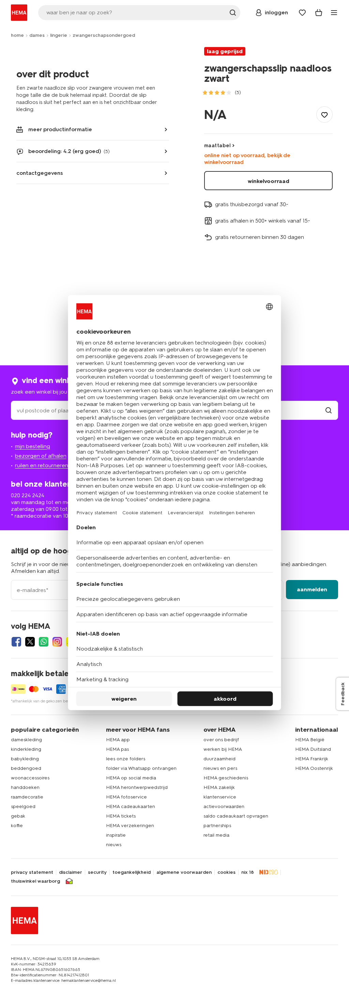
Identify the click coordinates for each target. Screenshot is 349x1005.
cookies (226, 872)
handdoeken (25, 787)
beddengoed (26, 768)
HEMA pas (117, 749)
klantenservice (219, 797)
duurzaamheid (219, 759)
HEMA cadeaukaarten (130, 806)
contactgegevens (39, 173)
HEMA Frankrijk (311, 759)
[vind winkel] (328, 410)
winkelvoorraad (268, 181)
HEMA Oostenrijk (314, 768)
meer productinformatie (60, 129)
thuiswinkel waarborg (35, 881)
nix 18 (247, 872)
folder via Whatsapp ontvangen (141, 768)
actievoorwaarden (223, 806)
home (17, 35)
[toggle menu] (334, 12)
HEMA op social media (131, 778)
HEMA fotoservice (126, 797)
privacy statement (32, 872)
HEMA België (309, 740)
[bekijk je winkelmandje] (318, 12)
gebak (18, 816)
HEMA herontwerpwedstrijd (137, 787)
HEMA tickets (121, 816)
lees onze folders (125, 759)
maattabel (217, 145)
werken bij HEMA (222, 749)
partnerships (217, 825)
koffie (17, 825)
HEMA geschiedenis (225, 778)
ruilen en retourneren (41, 465)
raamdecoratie (27, 797)
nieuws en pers (220, 768)
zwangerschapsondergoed (104, 35)
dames (37, 35)
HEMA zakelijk (219, 787)
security (97, 872)
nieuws (113, 845)
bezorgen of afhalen (40, 456)
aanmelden (312, 589)
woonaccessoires (30, 778)
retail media (216, 835)
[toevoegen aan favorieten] (324, 114)
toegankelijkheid (131, 872)
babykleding (25, 759)
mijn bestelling (32, 446)
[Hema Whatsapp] (43, 641)
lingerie (58, 35)
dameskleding (26, 740)
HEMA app (118, 740)
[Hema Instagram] (57, 641)
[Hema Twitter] (30, 641)
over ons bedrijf (221, 740)
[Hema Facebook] (16, 641)
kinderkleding (26, 749)
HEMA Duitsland (313, 749)
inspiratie (116, 835)
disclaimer (70, 872)
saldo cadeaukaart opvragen (235, 816)
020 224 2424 (27, 495)
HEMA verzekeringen (130, 825)
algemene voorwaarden (184, 872)
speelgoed (23, 806)
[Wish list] (302, 12)
